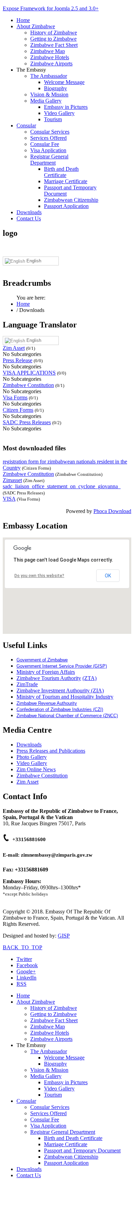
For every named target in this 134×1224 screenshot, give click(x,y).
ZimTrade (27, 684)
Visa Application (48, 150)
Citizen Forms (18, 410)
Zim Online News (36, 769)
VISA (9, 499)
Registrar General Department (49, 160)
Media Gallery (46, 101)
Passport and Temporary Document (82, 1150)
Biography (55, 88)
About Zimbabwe (35, 26)
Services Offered (48, 138)
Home (23, 20)
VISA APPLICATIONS (29, 373)
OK (108, 575)
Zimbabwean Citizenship (71, 200)
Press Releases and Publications (50, 751)
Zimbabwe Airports (51, 63)
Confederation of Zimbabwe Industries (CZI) (59, 709)
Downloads (29, 212)
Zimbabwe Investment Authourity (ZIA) (60, 690)
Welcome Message (64, 82)
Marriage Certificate (65, 181)
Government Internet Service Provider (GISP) (61, 666)
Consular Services (49, 132)
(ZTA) (89, 678)
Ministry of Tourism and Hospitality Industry (64, 697)
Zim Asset (14, 348)
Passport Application (66, 206)
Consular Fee (44, 144)
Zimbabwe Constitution (28, 385)
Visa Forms (15, 397)
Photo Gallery (31, 757)
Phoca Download (112, 511)
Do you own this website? (39, 575)
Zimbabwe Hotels (49, 57)
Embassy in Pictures (66, 107)
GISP (64, 936)
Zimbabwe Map (47, 51)
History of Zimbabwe (53, 32)
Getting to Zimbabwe (53, 39)
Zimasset (12, 480)
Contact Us (28, 218)
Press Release (17, 360)
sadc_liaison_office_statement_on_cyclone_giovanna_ (62, 486)
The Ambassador (48, 76)
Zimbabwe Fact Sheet (54, 45)
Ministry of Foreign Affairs (45, 672)
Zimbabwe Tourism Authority (48, 678)
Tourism (53, 119)
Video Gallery (59, 113)
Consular (26, 125)
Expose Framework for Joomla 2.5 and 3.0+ (51, 8)
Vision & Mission (49, 94)
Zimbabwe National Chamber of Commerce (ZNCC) (67, 715)
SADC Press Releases (27, 422)
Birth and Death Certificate (61, 172)
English (33, 260)
